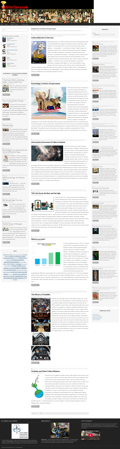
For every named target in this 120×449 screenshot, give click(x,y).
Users (62, 36)
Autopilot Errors (35, 291)
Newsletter (112, 41)
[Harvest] (4, 59)
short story (17, 78)
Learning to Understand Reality (100, 188)
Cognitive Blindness (68, 34)
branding (25, 254)
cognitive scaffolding (15, 256)
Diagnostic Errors (35, 35)
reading (5, 270)
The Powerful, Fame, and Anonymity (102, 226)
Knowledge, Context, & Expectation (45, 83)
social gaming (18, 270)
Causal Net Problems (69, 139)
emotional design (18, 260)
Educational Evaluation (96, 315)
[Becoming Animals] (4, 39)
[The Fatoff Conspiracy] (4, 45)
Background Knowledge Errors (57, 34)
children (7, 256)
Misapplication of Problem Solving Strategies (59, 140)
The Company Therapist (96, 318)
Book (94, 63)
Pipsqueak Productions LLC (97, 317)
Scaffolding (37, 191)
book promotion (96, 41)
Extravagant (95, 107)
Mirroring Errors (74, 35)
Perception (94, 124)
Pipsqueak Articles (7, 78)
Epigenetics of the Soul (98, 64)
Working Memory (80, 140)
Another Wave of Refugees (12, 224)
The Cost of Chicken (96, 319)
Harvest (8, 57)
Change (94, 249)
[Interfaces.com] (60, 11)
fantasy (24, 262)
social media (24, 270)
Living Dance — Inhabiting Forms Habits (103, 148)
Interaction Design (76, 291)
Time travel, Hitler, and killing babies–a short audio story (13, 81)
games (15, 264)
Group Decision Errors (13, 175)
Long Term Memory (104, 123)
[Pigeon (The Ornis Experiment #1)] (4, 51)
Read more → (6, 94)
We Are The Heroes (97, 44)
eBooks (25, 258)
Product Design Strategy (55, 36)
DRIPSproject (70, 442)
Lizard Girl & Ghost (10, 63)
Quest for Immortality (98, 203)
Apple (14, 254)
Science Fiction (11, 270)
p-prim (24, 266)
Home (2, 24)
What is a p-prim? (38, 239)
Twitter (11, 274)
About (6, 24)
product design (20, 268)
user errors (7, 276)
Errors (40, 35)
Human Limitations (97, 88)
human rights (7, 266)
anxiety (11, 254)
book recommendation (18, 254)
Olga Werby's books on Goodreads (10, 36)
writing (25, 278)
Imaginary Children (97, 166)
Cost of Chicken (84, 428)
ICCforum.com (34, 443)
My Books (14, 99)
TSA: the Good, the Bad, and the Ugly (46, 193)
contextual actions (8, 258)
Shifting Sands (7, 125)
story (9, 274)
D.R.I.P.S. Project (95, 314)
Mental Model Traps (66, 35)
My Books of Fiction (14, 24)
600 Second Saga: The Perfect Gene (13, 178)
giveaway (19, 264)
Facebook (21, 262)
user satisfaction (17, 276)
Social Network (6, 272)
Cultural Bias (6, 175)
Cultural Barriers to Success (42, 38)
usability (15, 274)
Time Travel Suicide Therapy (13, 101)
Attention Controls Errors (45, 139)
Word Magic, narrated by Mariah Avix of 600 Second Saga (14, 151)
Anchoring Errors (36, 34)
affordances (6, 254)
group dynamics (24, 264)
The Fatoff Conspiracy (11, 44)
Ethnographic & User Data (47, 35)
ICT (10, 266)
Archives (94, 33)
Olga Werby (5, 83)
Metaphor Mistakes (46, 140)
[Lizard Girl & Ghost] (4, 65)
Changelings (95, 290)
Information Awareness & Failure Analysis (48, 142)
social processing (16, 272)
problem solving (8, 268)
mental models (17, 266)
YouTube (15, 279)
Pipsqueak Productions (6, 443)
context (23, 256)
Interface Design (83, 291)
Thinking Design (24, 24)
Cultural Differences (7, 99)
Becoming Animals (10, 38)
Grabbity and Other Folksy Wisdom (45, 371)
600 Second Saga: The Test (12, 200)
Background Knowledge (45, 34)
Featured (83, 236)
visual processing (18, 278)
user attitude (22, 274)
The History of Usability (40, 294)
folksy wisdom (7, 264)
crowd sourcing (16, 258)
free (12, 264)
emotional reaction (11, 262)
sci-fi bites (13, 78)
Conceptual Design (61, 189)
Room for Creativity (97, 268)
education (9, 260)
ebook (21, 258)
